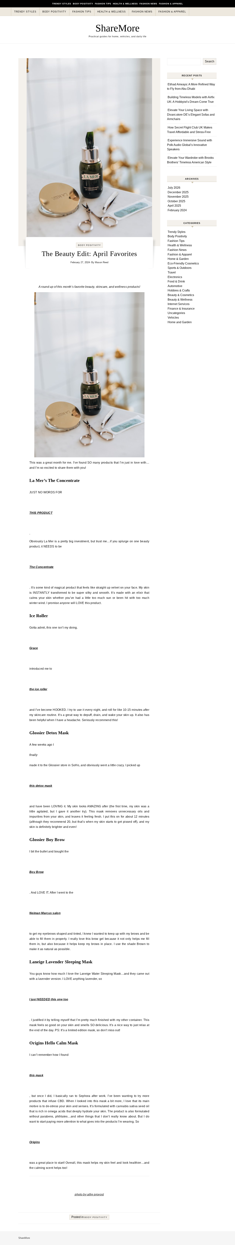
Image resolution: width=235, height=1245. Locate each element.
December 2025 (178, 192)
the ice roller (38, 689)
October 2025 (176, 201)
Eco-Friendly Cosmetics (183, 263)
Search (209, 61)
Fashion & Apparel (171, 4)
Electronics (175, 277)
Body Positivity (83, 4)
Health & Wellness (125, 4)
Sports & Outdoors (179, 267)
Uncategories (176, 313)
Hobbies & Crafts (179, 290)
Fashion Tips (103, 4)
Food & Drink (176, 281)
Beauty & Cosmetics (181, 295)
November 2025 (178, 196)
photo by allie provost (89, 1194)
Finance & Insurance (181, 308)
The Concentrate (41, 567)
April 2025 (174, 205)
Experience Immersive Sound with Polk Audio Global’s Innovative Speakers (189, 145)
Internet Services (178, 304)
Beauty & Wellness (180, 299)
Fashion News (148, 4)
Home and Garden (180, 322)
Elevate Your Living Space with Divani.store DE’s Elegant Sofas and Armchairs (191, 114)
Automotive (175, 286)
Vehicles (173, 317)
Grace (33, 648)
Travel (172, 272)
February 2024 (177, 210)
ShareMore (117, 28)
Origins (34, 1142)
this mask (36, 1075)
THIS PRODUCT (41, 512)
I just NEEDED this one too (48, 999)
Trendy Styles (61, 4)
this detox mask (40, 785)
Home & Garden (178, 258)
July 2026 (174, 187)
